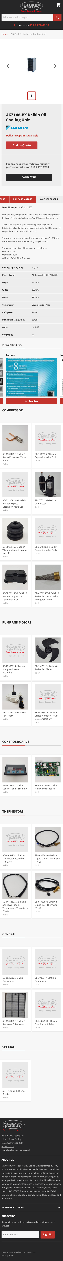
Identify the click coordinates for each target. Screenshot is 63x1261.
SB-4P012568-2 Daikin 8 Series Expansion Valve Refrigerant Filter (47, 596)
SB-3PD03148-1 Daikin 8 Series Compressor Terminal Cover (14, 596)
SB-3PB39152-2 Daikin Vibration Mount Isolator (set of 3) (15, 550)
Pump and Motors (22, 199)
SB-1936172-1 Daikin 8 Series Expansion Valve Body (14, 457)
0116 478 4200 (40, 167)
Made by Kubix (8, 1255)
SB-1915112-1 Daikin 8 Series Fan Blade (46, 668)
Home (5, 34)
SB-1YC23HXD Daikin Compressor (45, 502)
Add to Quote (22, 145)
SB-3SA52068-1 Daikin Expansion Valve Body (46, 548)
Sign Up (47, 1234)
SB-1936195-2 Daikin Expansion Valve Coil (45, 455)
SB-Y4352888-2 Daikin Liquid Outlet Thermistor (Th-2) (47, 858)
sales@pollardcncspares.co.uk (16, 1150)
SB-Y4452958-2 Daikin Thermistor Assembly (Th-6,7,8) (13, 858)
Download (33, 401)
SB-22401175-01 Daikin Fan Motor (14, 714)
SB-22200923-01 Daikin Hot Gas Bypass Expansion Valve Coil (14, 503)
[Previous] (8, 66)
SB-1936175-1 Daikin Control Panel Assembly (14, 787)
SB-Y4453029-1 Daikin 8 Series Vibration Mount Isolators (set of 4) (47, 716)
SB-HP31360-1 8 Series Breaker (14, 1092)
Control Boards (49, 199)
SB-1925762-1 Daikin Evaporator (13, 979)
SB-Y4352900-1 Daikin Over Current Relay (46, 1022)
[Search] (57, 17)
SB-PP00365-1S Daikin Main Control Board (46, 787)
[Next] (55, 66)
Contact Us (29, 177)
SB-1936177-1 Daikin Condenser (45, 979)
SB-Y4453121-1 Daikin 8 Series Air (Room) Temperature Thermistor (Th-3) (15, 906)
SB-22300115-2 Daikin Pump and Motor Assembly (13, 669)
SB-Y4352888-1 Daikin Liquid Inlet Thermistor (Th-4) (46, 905)
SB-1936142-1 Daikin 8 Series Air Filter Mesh (13, 1022)
